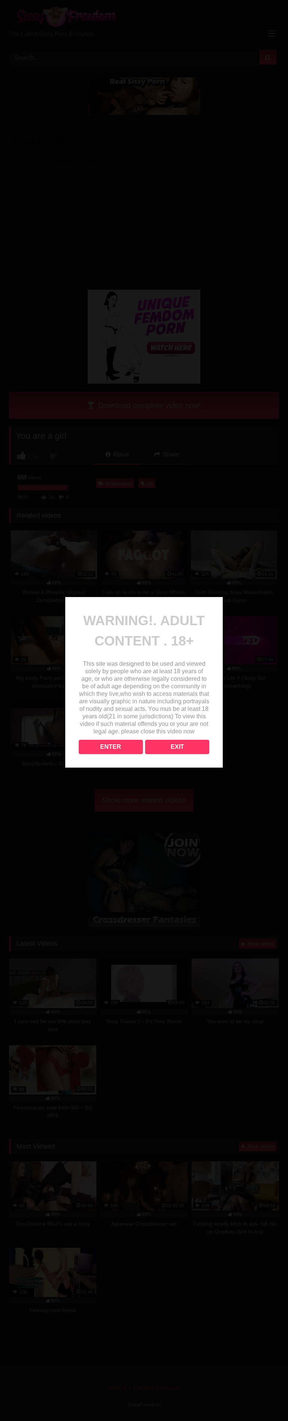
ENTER (110, 747)
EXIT (177, 747)
